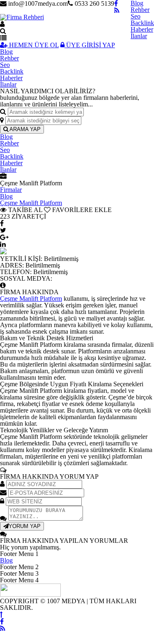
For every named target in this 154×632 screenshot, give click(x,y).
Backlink (142, 22)
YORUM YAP (25, 526)
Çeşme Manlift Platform (31, 202)
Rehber (140, 9)
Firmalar (11, 189)
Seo (135, 16)
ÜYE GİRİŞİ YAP (89, 45)
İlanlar (139, 35)
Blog (6, 51)
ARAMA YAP (24, 129)
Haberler (142, 29)
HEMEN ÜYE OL (33, 45)
